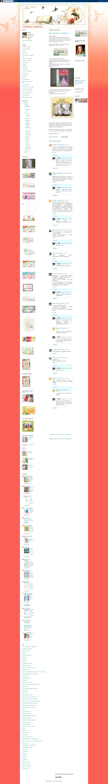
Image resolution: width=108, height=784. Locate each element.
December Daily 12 (26, 97)
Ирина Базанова (56, 230)
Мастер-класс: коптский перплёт (29, 705)
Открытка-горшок (26, 722)
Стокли (54, 357)
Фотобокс (24, 757)
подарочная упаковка (27, 86)
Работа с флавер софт (27, 736)
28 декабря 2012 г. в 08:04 (65, 218)
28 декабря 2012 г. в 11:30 (62, 357)
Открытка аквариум (26, 717)
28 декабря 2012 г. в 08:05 (65, 243)
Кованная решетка (26, 678)
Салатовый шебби (30, 438)
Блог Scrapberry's (28, 525)
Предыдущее (68, 434)
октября (27, 132)
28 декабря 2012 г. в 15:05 (65, 399)
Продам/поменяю (37, 26)
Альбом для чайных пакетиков (29, 646)
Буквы (23, 653)
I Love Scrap (27, 518)
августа (27, 136)
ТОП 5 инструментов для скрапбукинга (32, 564)
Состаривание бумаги (27, 747)
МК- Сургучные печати (27, 694)
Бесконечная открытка (27, 648)
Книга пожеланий (26, 71)
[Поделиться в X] (64, 137)
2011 (25, 152)
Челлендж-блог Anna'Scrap (27, 571)
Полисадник (25, 734)
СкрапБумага (27, 604)
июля (26, 138)
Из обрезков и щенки (27, 124)
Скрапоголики (27, 486)
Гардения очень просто (27, 663)
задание (24, 66)
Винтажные (27, 118)
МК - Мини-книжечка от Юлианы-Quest (31, 684)
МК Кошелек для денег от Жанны (29, 688)
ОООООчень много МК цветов (29, 715)
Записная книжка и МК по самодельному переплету (34, 671)
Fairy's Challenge (28, 508)
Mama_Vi (54, 303)
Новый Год (24, 79)
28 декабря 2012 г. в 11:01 (63, 349)
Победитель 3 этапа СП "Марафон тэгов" (32, 575)
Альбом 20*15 (25, 46)
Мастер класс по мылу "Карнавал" (30, 699)
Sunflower (54, 144)
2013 (25, 103)
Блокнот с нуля (25, 650)
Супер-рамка (25, 751)
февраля (27, 147)
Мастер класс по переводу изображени (31, 701)
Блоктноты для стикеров (27, 55)
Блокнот (24, 53)
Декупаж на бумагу (26, 665)
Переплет (24, 730)
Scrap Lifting (27, 608)
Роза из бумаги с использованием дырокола (32, 740)
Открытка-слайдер (26, 724)
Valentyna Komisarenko (57, 173)
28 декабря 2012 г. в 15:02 (65, 337)
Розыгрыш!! (31, 444)
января (27, 149)
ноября (27, 131)
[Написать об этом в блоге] (63, 137)
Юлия (53, 253)
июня (26, 140)
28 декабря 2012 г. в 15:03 (65, 368)
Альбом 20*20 (25, 49)
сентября (27, 134)
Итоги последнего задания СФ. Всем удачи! (28, 627)
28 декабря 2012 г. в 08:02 (65, 187)
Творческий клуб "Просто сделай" (28, 594)
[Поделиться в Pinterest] (67, 137)
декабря (27, 106)
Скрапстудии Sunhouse (58, 45)
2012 (25, 104)
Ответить (54, 152)
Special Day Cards (28, 476)
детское (24, 62)
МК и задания (27, 621)
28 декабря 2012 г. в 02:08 (63, 200)
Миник (23, 709)
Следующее (52, 434)
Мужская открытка (26, 713)
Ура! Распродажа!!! (31, 539)
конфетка (24, 73)
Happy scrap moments (27, 560)
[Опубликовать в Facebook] (66, 137)
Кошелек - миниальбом (27, 682)
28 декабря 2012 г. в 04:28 (66, 230)
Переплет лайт (25, 732)
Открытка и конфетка (30, 459)
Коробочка (24, 680)
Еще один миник (26, 669)
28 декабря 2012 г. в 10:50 (62, 303)
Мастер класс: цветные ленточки (29, 703)
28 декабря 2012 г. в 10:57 (65, 292)
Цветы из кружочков (26, 766)
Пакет (23, 728)
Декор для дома (26, 60)
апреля (27, 144)
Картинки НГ (25, 676)
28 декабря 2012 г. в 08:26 (61, 273)
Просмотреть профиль (27, 40)
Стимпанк (24, 749)
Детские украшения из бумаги (29, 667)
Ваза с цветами (30, 452)
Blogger (60, 781)
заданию (69, 60)
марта (26, 146)
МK (23, 77)
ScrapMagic (26, 547)
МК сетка (24, 692)
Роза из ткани (25, 743)
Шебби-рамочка (25, 768)
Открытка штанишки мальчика (29, 719)
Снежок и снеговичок (27, 127)
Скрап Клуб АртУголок (26, 582)
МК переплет (25, 690)
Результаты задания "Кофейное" (31, 490)
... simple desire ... (28, 632)
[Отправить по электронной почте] (61, 137)
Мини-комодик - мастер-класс (29, 707)
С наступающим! (27, 109)
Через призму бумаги (25, 6)
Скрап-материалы (26, 89)
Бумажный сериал (26, 58)
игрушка (24, 69)
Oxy (57, 158)
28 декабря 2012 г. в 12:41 (63, 378)
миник (23, 75)
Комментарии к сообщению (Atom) (64, 438)
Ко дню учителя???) (31, 466)
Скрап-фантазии (28, 625)
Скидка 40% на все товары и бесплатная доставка (28, 520)
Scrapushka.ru (27, 620)
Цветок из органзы (26, 763)
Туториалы (24, 753)
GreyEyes (54, 349)
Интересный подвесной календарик (30, 673)
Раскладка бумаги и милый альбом (30, 738)
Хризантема (25, 759)
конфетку (63, 93)
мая (26, 142)
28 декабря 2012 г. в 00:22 (63, 144)
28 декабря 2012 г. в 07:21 (61, 253)
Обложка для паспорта (27, 81)
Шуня (53, 273)
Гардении (24, 657)
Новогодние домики (27, 121)
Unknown (54, 200)
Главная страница (27, 26)
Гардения (24, 659)
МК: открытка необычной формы (29, 696)
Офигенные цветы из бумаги (28, 726)
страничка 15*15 (26, 93)
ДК (23, 64)
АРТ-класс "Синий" (31, 597)
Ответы (55, 155)
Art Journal (24, 95)
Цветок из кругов (26, 761)
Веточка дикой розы (26, 655)
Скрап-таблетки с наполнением (29, 745)
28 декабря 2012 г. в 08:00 (65, 158)
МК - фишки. (25, 686)
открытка (24, 84)
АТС (23, 51)
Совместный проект (26, 91)
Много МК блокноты (26, 711)
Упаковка (24, 755)
